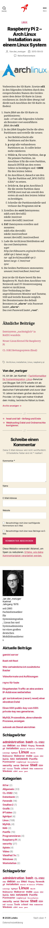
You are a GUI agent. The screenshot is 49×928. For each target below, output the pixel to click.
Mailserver (19, 756)
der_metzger (19, 51)
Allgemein (8, 789)
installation (21, 362)
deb (4, 746)
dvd (18, 746)
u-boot (24, 768)
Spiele (6, 847)
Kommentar (9, 461)
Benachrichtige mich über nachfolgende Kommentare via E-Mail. (21, 524)
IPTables (39, 749)
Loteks (14, 918)
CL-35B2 (39, 742)
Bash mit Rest (10, 660)
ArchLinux (10, 362)
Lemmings (6, 753)
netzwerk (22, 758)
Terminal (10, 769)
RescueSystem (33, 762)
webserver (38, 769)
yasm (26, 771)
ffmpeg (31, 746)
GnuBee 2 (8, 804)
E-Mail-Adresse (10, 498)
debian (11, 745)
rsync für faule (11, 682)
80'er (6, 785)
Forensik (40, 745)
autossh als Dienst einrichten (19, 727)
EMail (24, 745)
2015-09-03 (37, 51)
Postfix (33, 758)
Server (25, 765)
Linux (24, 22)
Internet (22, 749)
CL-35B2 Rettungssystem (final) (20, 350)
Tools (17, 768)
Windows (7, 771)
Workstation (9, 863)
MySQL (6, 759)
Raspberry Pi (10, 839)
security (7, 765)
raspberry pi (38, 362)
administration (13, 742)
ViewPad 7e (9, 855)
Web (31, 769)
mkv (41, 756)
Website (6, 510)
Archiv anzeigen (12, 405)
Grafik (6, 808)
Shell (33, 765)
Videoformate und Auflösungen (20, 676)
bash (29, 742)
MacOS (32, 753)
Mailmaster (8, 756)
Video (6, 851)
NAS (12, 759)
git (4, 748)
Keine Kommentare (26, 55)
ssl (4, 768)
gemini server (10, 654)
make (29, 755)
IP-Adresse (31, 749)
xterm (21, 771)
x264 (15, 771)
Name (5, 486)
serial (16, 765)
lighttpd (14, 753)
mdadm (36, 756)
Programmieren (12, 835)
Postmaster (9, 761)
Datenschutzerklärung (13, 922)
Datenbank (9, 797)
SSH (41, 765)
